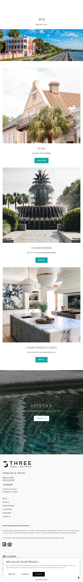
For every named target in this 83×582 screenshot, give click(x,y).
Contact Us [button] (42, 418)
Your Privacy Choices (41, 579)
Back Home (41, 160)
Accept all (38, 574)
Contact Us (6, 516)
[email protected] (71, 533)
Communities (7, 509)
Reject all (12, 574)
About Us (6, 502)
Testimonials (7, 513)
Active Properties (8, 506)
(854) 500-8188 (8, 477)
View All (41, 260)
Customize (25, 574)
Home (5, 498)
